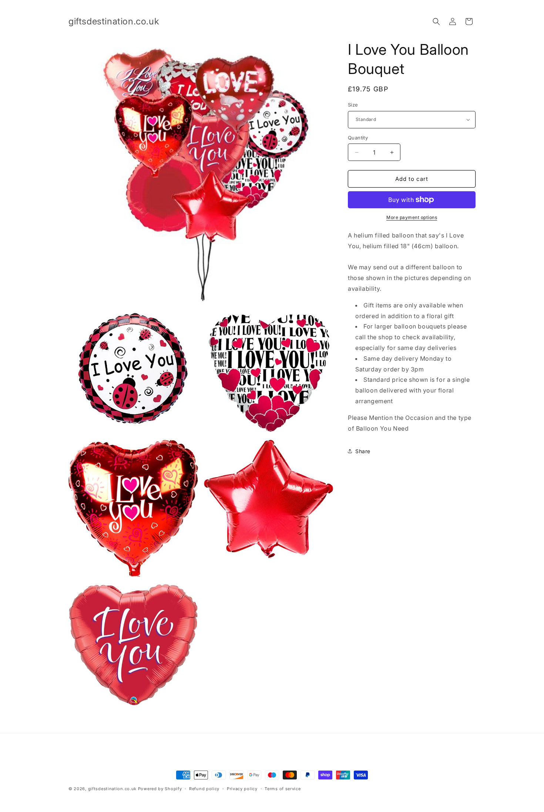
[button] (436, 21)
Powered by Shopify (160, 788)
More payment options (411, 217)
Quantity (358, 138)
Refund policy (204, 788)
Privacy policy (242, 788)
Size (353, 105)
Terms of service (282, 788)
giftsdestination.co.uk (112, 788)
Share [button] (362, 451)
